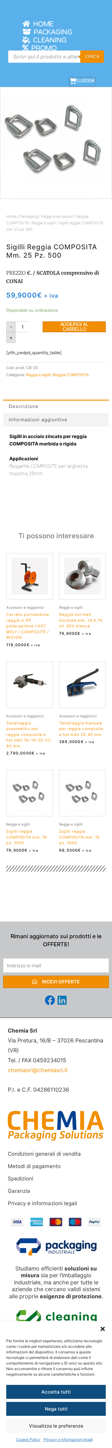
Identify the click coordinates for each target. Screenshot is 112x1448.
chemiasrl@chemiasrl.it (38, 1070)
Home (41, 24)
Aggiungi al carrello (74, 326)
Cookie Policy (28, 1439)
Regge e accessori (57, 216)
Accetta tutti (56, 1392)
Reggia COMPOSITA (71, 374)
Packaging (51, 32)
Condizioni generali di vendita (44, 1154)
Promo (42, 48)
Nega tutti (56, 1409)
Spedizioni (20, 1178)
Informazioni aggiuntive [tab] (38, 420)
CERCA (92, 56)
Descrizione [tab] (24, 406)
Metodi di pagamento (34, 1166)
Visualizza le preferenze (56, 1426)
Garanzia (19, 1191)
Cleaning (48, 40)
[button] (103, 1329)
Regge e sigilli (44, 223)
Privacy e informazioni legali (68, 1439)
